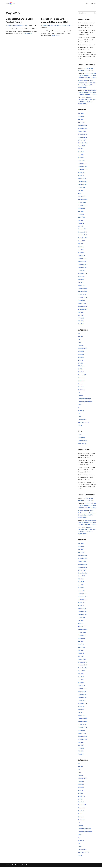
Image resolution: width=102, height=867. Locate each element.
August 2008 (81, 241)
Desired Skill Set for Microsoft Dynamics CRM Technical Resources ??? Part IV (86, 25)
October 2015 (82, 140)
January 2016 (82, 131)
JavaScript (81, 387)
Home (86, 3)
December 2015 (82, 134)
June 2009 (81, 223)
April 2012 (81, 175)
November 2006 (82, 291)
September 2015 (82, 143)
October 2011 (82, 187)
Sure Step (81, 410)
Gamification (81, 381)
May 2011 (80, 190)
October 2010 (82, 202)
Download (81, 372)
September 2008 (82, 238)
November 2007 (82, 267)
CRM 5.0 (80, 363)
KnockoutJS (81, 389)
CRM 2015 (52, 25)
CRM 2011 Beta (82, 348)
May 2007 (81, 282)
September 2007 (82, 273)
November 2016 (82, 125)
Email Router (81, 378)
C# (79, 339)
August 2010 (81, 208)
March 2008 (81, 255)
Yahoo (80, 425)
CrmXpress (10, 25)
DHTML (80, 369)
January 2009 (82, 229)
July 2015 (80, 149)
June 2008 (81, 246)
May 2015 (81, 155)
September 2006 (82, 297)
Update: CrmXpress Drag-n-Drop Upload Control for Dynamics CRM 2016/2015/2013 (87, 75)
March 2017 (81, 122)
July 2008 (80, 244)
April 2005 (81, 318)
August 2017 (81, 116)
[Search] (95, 3)
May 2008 (81, 250)
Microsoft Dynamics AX (84, 398)
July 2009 (80, 220)
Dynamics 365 (82, 375)
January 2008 (82, 261)
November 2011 (82, 184)
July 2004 (80, 321)
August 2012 (81, 172)
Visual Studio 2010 (83, 422)
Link (79, 392)
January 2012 (82, 178)
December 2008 (82, 232)
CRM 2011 (81, 345)
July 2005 (80, 312)
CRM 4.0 (80, 360)
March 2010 (81, 217)
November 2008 (82, 235)
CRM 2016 (81, 357)
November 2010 (82, 199)
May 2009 (81, 226)
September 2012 (82, 169)
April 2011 (81, 193)
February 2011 (82, 196)
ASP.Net (80, 336)
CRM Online (58, 25)
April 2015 (81, 158)
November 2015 (82, 137)
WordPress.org (82, 443)
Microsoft (69, 25)
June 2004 (81, 324)
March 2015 (81, 160)
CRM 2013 (81, 351)
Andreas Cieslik (82, 80)
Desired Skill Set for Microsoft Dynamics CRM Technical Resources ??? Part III (86, 32)
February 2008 (82, 258)
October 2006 (82, 294)
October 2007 (82, 270)
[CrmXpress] (10, 3)
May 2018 (81, 113)
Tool (79, 413)
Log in (79, 434)
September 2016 (82, 128)
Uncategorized (82, 419)
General (64, 25)
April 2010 (81, 214)
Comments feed (82, 440)
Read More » (28, 33)
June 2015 (81, 152)
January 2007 (82, 285)
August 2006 (81, 300)
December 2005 (82, 306)
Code (79, 342)
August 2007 (81, 276)
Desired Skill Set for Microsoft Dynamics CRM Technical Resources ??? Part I (86, 47)
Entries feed (81, 437)
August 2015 (81, 146)
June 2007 (81, 279)
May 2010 (81, 211)
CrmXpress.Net (10, 865)
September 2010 (82, 205)
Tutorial (80, 416)
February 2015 (82, 163)
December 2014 (82, 166)
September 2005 (82, 309)
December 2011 (82, 181)
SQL (79, 407)
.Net (79, 333)
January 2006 (82, 303)
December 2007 (82, 264)
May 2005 (81, 315)
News (79, 404)
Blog (92, 3)
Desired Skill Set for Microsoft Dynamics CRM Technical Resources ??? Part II (86, 40)
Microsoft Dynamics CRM (20, 25)
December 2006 (82, 288)
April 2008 (81, 252)
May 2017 (81, 119)
